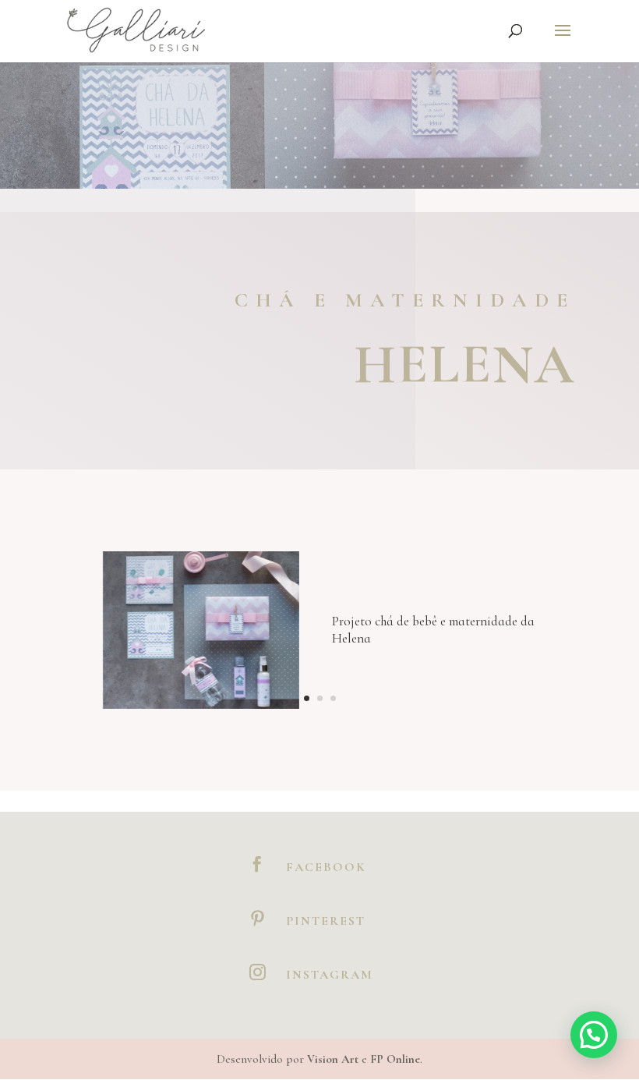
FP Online (395, 1059)
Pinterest (325, 921)
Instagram (329, 975)
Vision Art (332, 1059)
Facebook (326, 867)
